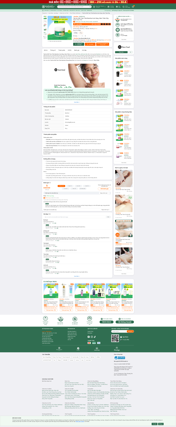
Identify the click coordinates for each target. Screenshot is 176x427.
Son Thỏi (97, 397)
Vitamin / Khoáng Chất (115, 406)
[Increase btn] (85, 36)
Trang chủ (44, 13)
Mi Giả (122, 408)
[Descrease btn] (79, 36)
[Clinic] (59, 349)
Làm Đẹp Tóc (119, 404)
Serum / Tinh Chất (82, 393)
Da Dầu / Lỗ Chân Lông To (93, 404)
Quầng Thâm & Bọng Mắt (93, 411)
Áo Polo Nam (90, 415)
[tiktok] (95, 337)
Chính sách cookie (80, 421)
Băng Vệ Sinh (45, 390)
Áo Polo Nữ (82, 415)
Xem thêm (94, 41)
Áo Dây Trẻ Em (113, 415)
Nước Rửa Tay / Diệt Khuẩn (48, 395)
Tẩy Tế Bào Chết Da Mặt (70, 392)
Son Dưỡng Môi (100, 395)
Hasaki (85, 60)
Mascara (94, 395)
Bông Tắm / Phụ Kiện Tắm (53, 415)
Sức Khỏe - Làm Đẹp (53, 13)
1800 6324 (106, 322)
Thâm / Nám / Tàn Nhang (93, 409)
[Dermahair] (78, 349)
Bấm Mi (119, 408)
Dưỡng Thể (44, 406)
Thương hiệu (66, 10)
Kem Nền (94, 390)
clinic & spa (83, 10)
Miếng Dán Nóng (52, 393)
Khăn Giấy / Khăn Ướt (53, 390)
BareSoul (82, 16)
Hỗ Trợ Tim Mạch (122, 382)
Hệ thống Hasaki (124, 322)
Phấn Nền (98, 390)
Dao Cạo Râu (58, 392)
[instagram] (92, 337)
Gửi (108, 217)
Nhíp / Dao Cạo (122, 409)
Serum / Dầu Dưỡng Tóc (125, 393)
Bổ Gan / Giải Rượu (123, 384)
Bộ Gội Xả (112, 392)
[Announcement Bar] (88, 1)
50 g (81, 32)
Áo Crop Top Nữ (68, 415)
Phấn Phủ (90, 393)
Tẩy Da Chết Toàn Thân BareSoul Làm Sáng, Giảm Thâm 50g (96, 13)
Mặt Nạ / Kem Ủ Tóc (114, 393)
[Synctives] (97, 349)
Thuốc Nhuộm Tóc (121, 395)
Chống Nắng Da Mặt (69, 398)
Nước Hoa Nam (75, 382)
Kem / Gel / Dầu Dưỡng (70, 397)
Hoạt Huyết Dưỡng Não (123, 386)
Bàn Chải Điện (98, 386)
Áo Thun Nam (97, 415)
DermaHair (89, 10)
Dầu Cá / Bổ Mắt (114, 386)
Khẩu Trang (82, 404)
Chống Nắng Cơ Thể (46, 408)
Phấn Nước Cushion (92, 392)
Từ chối (154, 424)
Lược (123, 397)
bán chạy (78, 10)
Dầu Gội (112, 390)
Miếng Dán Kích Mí (114, 409)
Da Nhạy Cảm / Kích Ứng (103, 406)
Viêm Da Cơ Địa (105, 411)
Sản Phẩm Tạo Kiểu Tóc (115, 397)
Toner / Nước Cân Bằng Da (71, 393)
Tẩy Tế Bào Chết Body (75, 13)
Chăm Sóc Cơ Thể (64, 13)
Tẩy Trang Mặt (68, 390)
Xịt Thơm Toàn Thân (69, 384)
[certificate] (124, 358)
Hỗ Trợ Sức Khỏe (114, 384)
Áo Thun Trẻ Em (121, 415)
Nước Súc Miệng (91, 384)
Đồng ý (161, 424)
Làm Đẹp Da (113, 404)
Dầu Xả (116, 390)
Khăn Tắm (44, 415)
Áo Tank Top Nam (105, 415)
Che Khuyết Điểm (101, 392)
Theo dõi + (121, 52)
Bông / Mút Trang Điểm (47, 398)
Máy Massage (68, 406)
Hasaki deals (53, 10)
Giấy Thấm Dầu (91, 400)
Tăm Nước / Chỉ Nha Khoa (101, 384)
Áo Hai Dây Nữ (76, 415)
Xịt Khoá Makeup (97, 393)
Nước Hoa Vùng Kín (69, 386)
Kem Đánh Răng (101, 382)
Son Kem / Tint (91, 397)
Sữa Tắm (44, 404)
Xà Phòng (49, 404)
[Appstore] (124, 337)
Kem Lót (89, 390)
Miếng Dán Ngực (55, 397)
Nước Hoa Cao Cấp (79, 384)
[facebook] (89, 337)
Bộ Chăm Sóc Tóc (123, 398)
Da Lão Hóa (90, 406)
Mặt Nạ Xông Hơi (60, 393)
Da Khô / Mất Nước (104, 404)
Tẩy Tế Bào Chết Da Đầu (121, 392)
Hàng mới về (72, 10)
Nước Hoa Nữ (68, 382)
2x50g (75, 32)
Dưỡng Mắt (78, 397)
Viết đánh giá (104, 188)
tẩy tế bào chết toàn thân (82, 54)
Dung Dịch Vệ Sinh (46, 397)
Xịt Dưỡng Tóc (113, 395)
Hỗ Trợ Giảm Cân (126, 404)
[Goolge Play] (124, 340)
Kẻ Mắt (106, 393)
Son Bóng (101, 397)
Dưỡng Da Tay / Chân (53, 406)
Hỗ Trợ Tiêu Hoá (114, 382)
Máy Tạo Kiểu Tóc (114, 398)
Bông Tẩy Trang (91, 398)
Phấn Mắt (90, 395)
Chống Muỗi (58, 395)
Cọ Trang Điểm (99, 398)
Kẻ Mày (103, 393)
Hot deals (59, 10)
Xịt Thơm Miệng (91, 386)
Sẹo (100, 411)
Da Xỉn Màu (101, 408)
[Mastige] (117, 349)
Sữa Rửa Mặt (75, 390)
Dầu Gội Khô (121, 390)
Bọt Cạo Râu (45, 393)
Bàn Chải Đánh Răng (92, 382)
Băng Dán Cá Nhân (69, 404)
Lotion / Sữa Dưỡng (74, 395)
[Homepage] (48, 6)
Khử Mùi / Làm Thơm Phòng (48, 392)
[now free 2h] (75, 16)
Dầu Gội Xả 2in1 (128, 390)
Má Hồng (107, 392)
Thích (53, 223)
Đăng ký (130, 331)
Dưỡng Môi (83, 397)
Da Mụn (95, 406)
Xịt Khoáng (67, 395)
